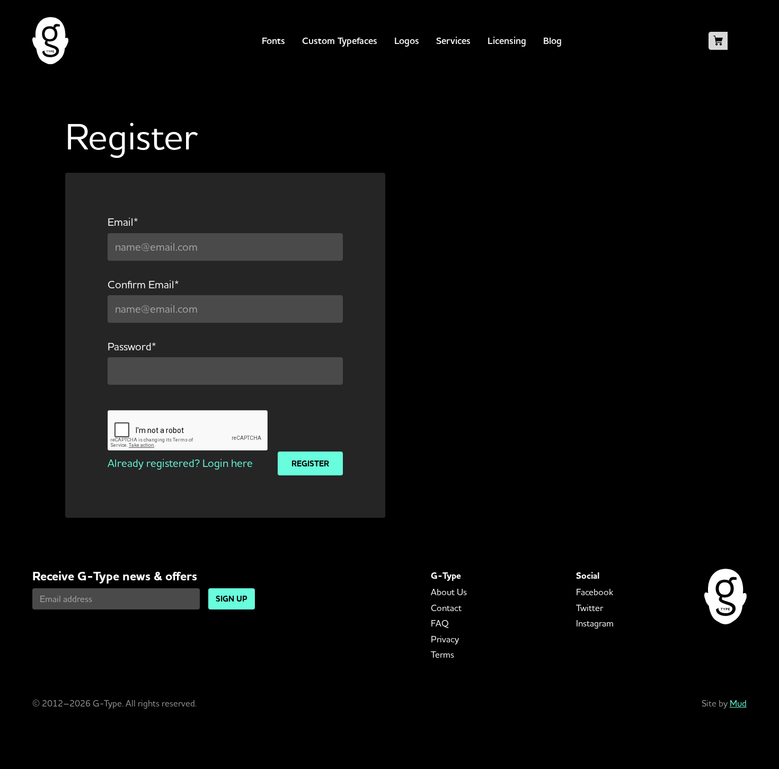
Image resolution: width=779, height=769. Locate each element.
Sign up (231, 599)
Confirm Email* (143, 284)
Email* (123, 221)
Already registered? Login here (180, 463)
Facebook (594, 591)
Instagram (595, 623)
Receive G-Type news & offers (114, 576)
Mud (738, 703)
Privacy (445, 638)
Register (310, 463)
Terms (442, 654)
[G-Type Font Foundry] (50, 41)
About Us (449, 591)
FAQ (440, 623)
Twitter (589, 607)
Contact (446, 607)
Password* (132, 346)
